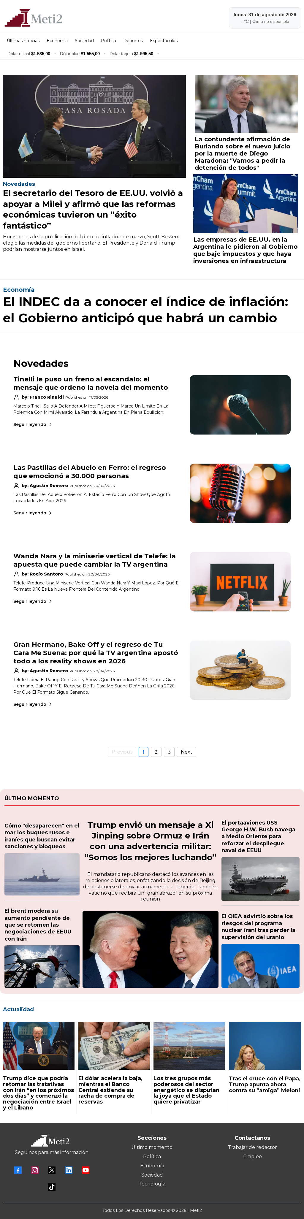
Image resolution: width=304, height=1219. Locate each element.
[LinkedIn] (68, 1170)
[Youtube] (85, 1170)
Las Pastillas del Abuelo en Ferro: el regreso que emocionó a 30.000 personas (89, 472)
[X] (51, 1170)
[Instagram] (34, 1170)
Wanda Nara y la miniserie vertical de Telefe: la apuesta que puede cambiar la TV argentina (94, 560)
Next (186, 752)
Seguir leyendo (29, 424)
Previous (122, 752)
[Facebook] (18, 1170)
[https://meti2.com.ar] (75, 18)
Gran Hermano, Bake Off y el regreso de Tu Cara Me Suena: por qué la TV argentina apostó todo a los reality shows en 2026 (95, 653)
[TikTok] (51, 1187)
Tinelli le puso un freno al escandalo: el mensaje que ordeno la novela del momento (90, 383)
